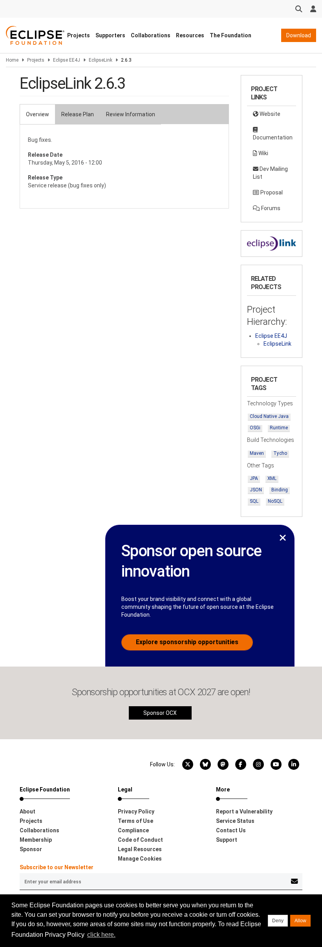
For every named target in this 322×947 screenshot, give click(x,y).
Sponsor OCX (160, 713)
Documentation (273, 137)
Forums (270, 208)
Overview (37, 114)
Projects (78, 35)
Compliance (133, 830)
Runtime (279, 427)
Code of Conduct (140, 840)
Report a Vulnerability (244, 811)
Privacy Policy (136, 811)
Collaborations (150, 35)
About (27, 811)
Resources (190, 35)
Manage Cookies (140, 858)
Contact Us (231, 830)
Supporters (110, 35)
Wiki (262, 153)
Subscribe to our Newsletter (56, 867)
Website (269, 114)
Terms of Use (135, 821)
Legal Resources (140, 849)
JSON (256, 490)
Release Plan (77, 114)
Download (298, 35)
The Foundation (230, 35)
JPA (254, 478)
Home (12, 60)
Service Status (235, 821)
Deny (278, 920)
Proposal (271, 192)
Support (226, 840)
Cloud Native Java (269, 416)
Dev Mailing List (270, 173)
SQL (254, 501)
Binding (279, 490)
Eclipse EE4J (66, 60)
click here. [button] (101, 934)
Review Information (130, 114)
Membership (36, 840)
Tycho (280, 453)
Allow (300, 920)
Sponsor (31, 849)
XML (271, 478)
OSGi (255, 427)
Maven (257, 453)
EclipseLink (100, 60)
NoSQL (275, 501)
